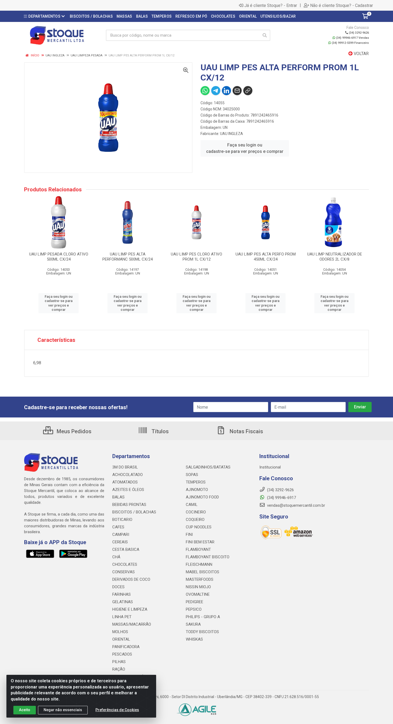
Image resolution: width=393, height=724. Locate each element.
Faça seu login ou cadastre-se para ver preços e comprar (244, 148)
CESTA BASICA (125, 549)
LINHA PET (122, 616)
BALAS (118, 497)
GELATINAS (122, 601)
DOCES (118, 586)
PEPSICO (194, 609)
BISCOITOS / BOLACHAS (134, 512)
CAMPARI (120, 534)
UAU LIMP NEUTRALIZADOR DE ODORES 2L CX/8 (334, 257)
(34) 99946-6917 (281, 497)
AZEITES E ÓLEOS (128, 489)
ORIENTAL (121, 639)
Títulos (159, 431)
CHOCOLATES (124, 564)
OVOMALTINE (198, 594)
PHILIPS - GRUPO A (203, 616)
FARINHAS (121, 594)
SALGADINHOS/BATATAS (208, 467)
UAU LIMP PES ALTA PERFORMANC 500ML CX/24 (127, 257)
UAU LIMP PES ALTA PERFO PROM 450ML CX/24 (266, 257)
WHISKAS (194, 639)
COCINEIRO (196, 512)
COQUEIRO (195, 519)
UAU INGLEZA (231, 133)
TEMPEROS (196, 482)
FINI (189, 534)
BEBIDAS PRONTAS (129, 504)
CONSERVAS (123, 572)
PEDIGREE (194, 601)
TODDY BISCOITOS (202, 631)
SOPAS (192, 474)
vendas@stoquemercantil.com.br (295, 505)
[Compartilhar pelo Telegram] (215, 90)
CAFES (118, 527)
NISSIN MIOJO (198, 586)
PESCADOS (122, 654)
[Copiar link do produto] (247, 90)
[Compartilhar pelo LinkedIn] (226, 90)
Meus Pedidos (73, 431)
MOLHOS (120, 631)
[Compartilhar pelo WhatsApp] (205, 90)
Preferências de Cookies (117, 710)
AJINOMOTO (197, 489)
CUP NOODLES (198, 527)
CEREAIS (120, 542)
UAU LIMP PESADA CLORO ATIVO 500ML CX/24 (58, 257)
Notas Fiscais (245, 431)
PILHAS (119, 661)
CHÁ (116, 557)
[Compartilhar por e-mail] (237, 90)
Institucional (270, 467)
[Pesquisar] (264, 35)
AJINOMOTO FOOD (202, 497)
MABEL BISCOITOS (202, 572)
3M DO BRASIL (125, 467)
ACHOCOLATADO (127, 474)
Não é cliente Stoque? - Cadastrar (341, 5)
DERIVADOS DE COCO (131, 579)
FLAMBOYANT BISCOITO (207, 557)
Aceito (24, 710)
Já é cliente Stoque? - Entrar (270, 5)
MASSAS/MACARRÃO (131, 624)
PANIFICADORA (126, 646)
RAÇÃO (118, 669)
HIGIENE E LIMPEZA (129, 609)
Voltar (361, 53)
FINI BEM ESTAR (200, 542)
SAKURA (193, 624)
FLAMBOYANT (198, 549)
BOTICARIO (122, 519)
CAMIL (192, 504)
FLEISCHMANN (199, 564)
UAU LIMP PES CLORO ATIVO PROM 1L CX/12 (196, 257)
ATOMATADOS (125, 482)
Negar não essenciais (63, 710)
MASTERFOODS (199, 579)
